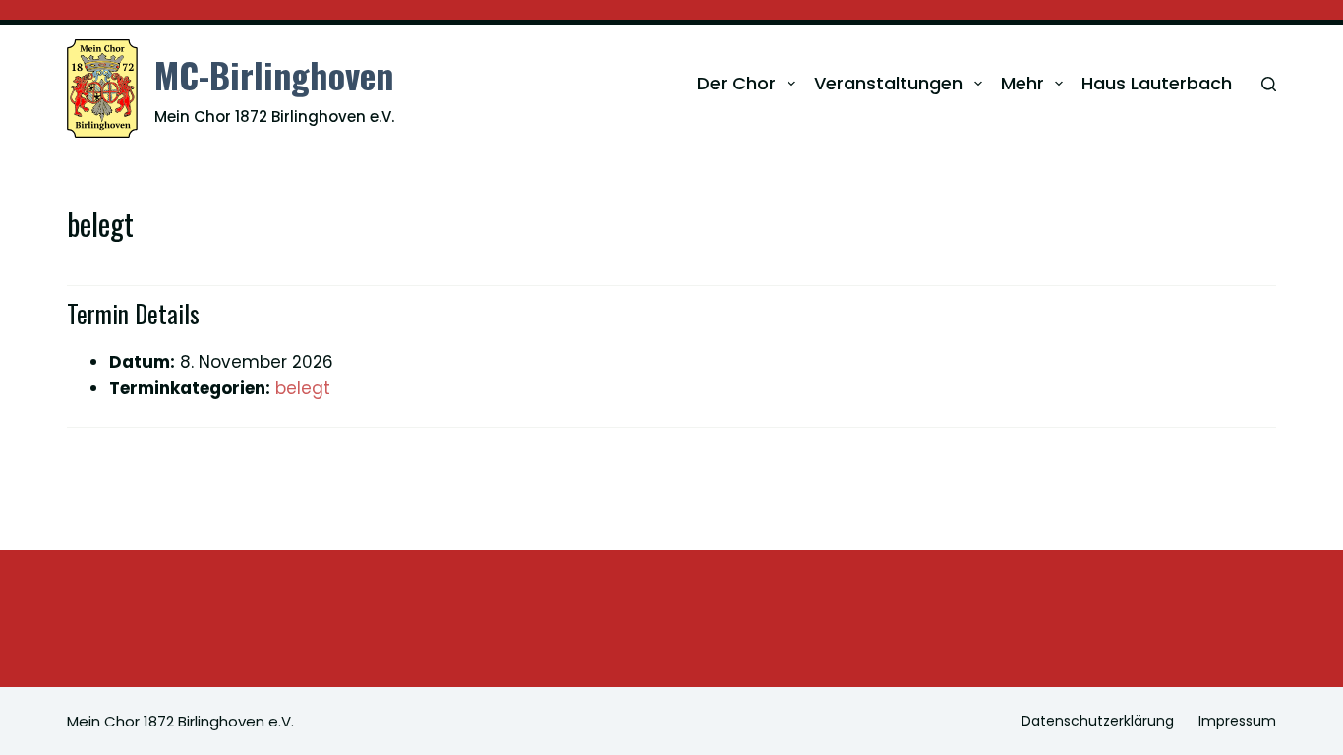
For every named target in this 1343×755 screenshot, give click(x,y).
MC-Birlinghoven (273, 74)
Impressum (1237, 720)
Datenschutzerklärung (1098, 720)
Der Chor (736, 83)
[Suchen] (1268, 84)
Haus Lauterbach (1156, 83)
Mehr (1022, 83)
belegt (302, 388)
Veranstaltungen (888, 83)
